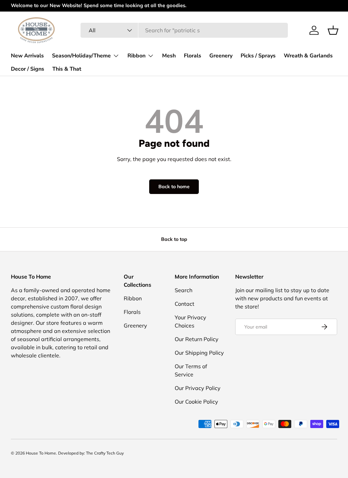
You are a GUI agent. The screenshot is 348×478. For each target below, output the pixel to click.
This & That (66, 69)
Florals (192, 55)
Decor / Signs (27, 69)
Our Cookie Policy (196, 401)
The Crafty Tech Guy (105, 453)
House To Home (41, 453)
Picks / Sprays (258, 55)
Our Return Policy (197, 339)
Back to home (174, 186)
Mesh (169, 55)
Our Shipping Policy (199, 352)
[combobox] (184, 30)
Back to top (174, 239)
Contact (184, 303)
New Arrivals (27, 55)
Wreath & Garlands (308, 55)
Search (183, 290)
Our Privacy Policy (198, 388)
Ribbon (133, 298)
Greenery (220, 55)
